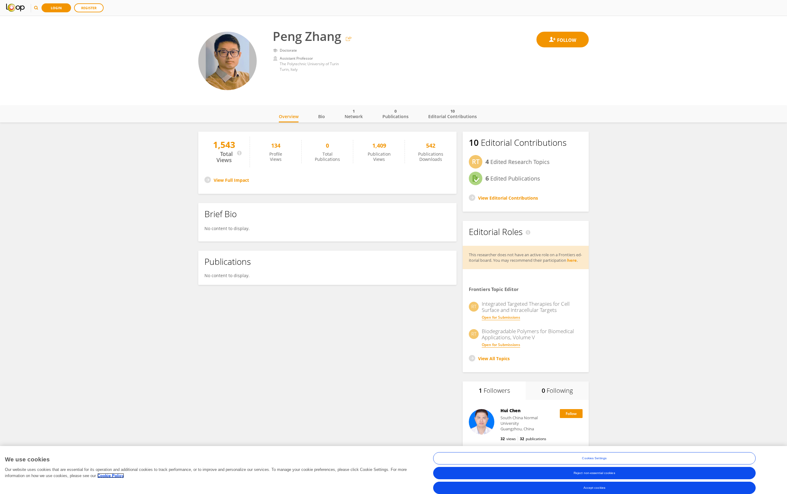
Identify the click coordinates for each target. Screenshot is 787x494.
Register (89, 8)
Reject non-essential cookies (594, 473)
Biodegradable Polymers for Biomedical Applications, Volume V (528, 334)
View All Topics (494, 358)
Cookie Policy (110, 475)
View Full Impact (231, 180)
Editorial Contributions (452, 113)
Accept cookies (594, 487)
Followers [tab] (494, 390)
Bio (321, 116)
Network (354, 113)
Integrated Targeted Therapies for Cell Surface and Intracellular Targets (526, 307)
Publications (395, 113)
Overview (289, 116)
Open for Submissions (501, 317)
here (572, 260)
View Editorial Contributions (508, 198)
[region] (393, 470)
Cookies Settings (594, 458)
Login (56, 8)
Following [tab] (557, 390)
